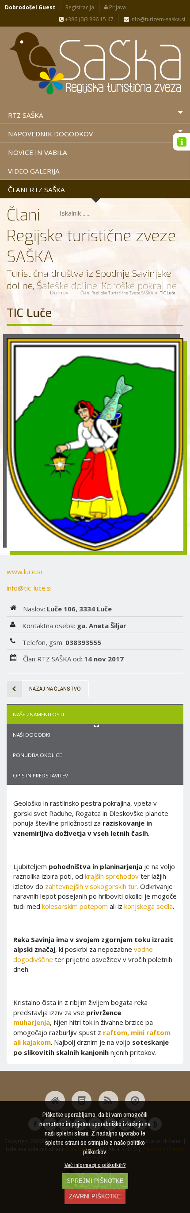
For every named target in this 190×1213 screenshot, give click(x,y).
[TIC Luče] (95, 444)
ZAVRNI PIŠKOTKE (95, 1196)
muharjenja (31, 1022)
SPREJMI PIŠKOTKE (95, 1181)
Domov (59, 292)
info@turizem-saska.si (157, 19)
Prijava (117, 7)
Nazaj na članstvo (55, 688)
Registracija (79, 7)
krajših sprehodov (112, 876)
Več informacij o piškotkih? (95, 1165)
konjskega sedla (148, 906)
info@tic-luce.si (29, 587)
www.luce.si (24, 571)
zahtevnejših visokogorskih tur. (91, 886)
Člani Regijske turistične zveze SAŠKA (116, 293)
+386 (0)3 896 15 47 (89, 19)
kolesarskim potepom (75, 906)
